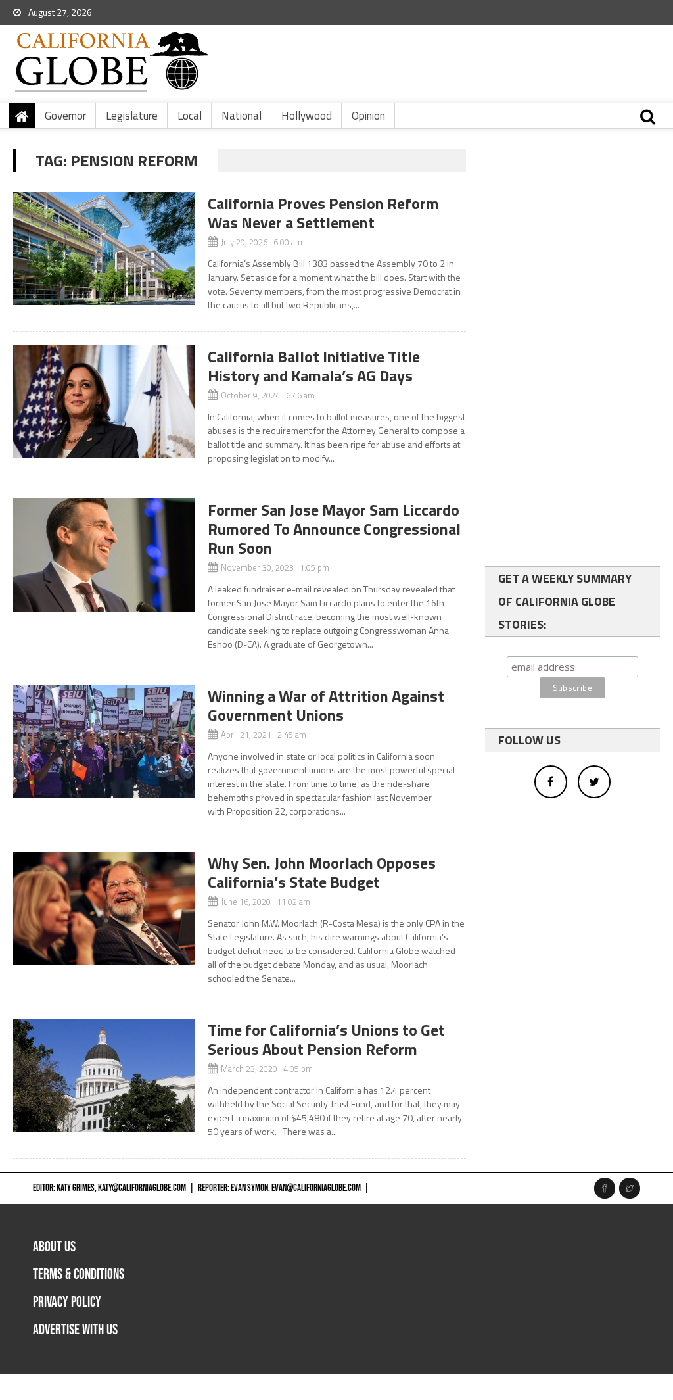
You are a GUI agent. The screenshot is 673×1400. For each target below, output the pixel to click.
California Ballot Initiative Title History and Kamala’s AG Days (314, 366)
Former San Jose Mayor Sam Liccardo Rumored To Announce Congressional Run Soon (334, 529)
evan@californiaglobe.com (316, 1188)
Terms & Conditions (78, 1275)
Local (189, 115)
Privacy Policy (67, 1302)
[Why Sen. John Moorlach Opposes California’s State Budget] (103, 908)
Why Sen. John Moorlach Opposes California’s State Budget (322, 872)
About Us (54, 1247)
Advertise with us (75, 1330)
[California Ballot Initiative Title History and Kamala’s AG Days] (103, 401)
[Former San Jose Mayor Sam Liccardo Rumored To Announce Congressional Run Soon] (103, 555)
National (241, 115)
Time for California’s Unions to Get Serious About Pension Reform (326, 1039)
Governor (65, 115)
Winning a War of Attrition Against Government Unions (326, 705)
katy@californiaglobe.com (142, 1188)
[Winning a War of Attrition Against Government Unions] (103, 741)
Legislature (132, 115)
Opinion (368, 115)
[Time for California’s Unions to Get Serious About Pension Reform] (103, 1075)
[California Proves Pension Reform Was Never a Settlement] (103, 248)
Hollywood (306, 115)
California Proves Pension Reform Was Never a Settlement (323, 212)
